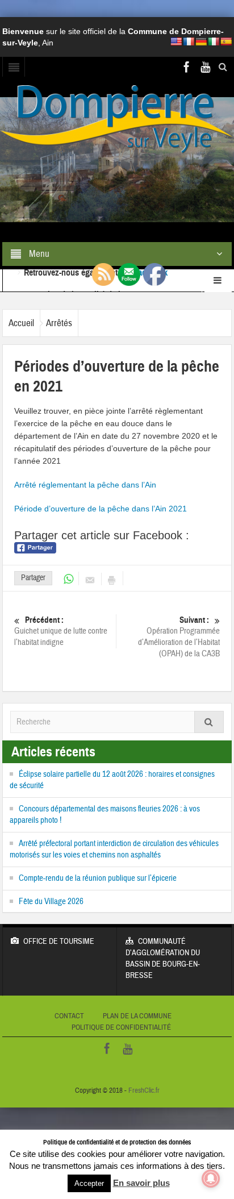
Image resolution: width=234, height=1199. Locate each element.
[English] (176, 41)
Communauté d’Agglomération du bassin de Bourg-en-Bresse (163, 958)
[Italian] (213, 41)
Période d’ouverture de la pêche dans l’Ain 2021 (100, 508)
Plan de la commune (137, 1016)
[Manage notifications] (211, 1178)
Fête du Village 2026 (51, 901)
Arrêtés (59, 323)
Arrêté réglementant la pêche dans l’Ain (85, 484)
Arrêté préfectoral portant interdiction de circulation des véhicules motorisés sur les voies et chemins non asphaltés (114, 849)
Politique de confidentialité (121, 1027)
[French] (188, 41)
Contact (69, 1016)
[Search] (209, 722)
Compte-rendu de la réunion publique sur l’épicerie (98, 878)
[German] (201, 41)
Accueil (21, 323)
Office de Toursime (58, 941)
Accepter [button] (89, 1183)
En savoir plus (141, 1183)
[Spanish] (226, 41)
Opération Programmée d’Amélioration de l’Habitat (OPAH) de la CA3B (179, 637)
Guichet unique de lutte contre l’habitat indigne (60, 631)
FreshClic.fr (144, 1090)
